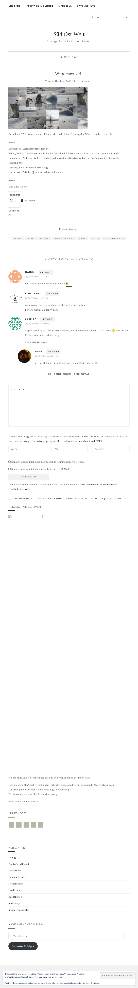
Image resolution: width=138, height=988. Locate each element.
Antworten (45, 272)
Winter (95, 238)
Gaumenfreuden (17, 877)
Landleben (14, 890)
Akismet (40, 441)
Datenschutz (86, 6)
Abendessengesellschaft (35, 148)
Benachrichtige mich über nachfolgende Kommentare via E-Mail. (47, 461)
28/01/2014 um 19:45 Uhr (36, 298)
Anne (86, 81)
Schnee (83, 238)
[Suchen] (127, 17)
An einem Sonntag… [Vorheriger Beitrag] (37, 498)
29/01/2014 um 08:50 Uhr (37, 323)
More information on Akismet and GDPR (79, 441)
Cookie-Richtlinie (91, 983)
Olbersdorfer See (64, 238)
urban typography (18, 909)
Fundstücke (14, 870)
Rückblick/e (69, 57)
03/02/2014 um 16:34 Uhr (46, 356)
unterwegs (14, 903)
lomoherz (33, 293)
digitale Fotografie (38, 238)
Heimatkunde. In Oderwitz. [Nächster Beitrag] (98, 498)
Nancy (30, 272)
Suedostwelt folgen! (23, 946)
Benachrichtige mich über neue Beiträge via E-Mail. (40, 469)
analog (12, 857)
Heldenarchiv (15, 883)
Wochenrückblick (114, 238)
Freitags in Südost (40, 6)
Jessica (31, 319)
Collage (17, 238)
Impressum (65, 6)
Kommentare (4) (68, 229)
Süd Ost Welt (69, 34)
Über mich (15, 6)
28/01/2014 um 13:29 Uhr (36, 276)
